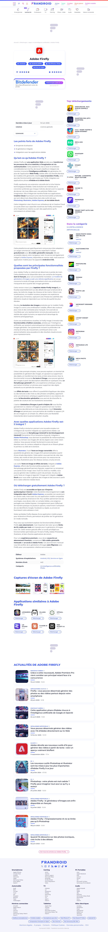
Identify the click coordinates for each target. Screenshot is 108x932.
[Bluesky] (66, 866)
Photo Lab (80, 291)
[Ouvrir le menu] (14, 3)
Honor (78, 878)
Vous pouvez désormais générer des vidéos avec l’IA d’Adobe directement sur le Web (51, 729)
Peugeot (15, 896)
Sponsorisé (53, 85)
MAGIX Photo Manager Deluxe (84, 234)
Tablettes (47, 904)
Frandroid (79, 199)
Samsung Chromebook (83, 883)
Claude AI (43, 625)
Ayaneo (47, 874)
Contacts (46, 925)
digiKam (79, 277)
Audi (14, 888)
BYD (14, 890)
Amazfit (15, 906)
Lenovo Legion (49, 875)
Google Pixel (17, 874)
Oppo (15, 878)
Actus (57, 3)
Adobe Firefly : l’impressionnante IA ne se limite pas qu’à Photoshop (53, 820)
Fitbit (14, 909)
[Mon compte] (27, 3)
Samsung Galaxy (18, 880)
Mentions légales (25, 925)
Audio (77, 886)
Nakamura (80, 912)
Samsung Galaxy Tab (51, 912)
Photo (42, 568)
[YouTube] (55, 866)
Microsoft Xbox (49, 877)
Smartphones (17, 870)
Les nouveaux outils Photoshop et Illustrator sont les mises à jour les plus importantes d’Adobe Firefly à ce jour (51, 766)
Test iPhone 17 (65, 918)
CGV (87, 925)
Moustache (80, 910)
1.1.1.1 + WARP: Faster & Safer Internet (83, 130)
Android (22, 63)
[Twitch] (59, 866)
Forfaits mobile (35, 918)
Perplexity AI (61, 625)
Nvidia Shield (49, 880)
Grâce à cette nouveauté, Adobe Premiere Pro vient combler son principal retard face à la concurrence (52, 675)
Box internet (56, 921)
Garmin (15, 910)
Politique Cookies (58, 925)
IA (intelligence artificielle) (41, 42)
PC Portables (80, 870)
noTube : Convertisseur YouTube (83, 176)
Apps (30, 42)
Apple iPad (48, 906)
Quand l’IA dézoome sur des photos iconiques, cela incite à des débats (52, 838)
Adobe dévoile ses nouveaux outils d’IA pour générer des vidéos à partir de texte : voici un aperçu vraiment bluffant (52, 747)
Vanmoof (79, 915)
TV (45, 886)
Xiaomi (15, 883)
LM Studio (24, 625)
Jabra (78, 891)
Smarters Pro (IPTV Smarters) (82, 119)
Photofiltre (81, 264)
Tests (63, 3)
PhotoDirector (82, 248)
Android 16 (91, 918)
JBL (78, 893)
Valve (46, 883)
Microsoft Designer (84, 304)
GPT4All (60, 612)
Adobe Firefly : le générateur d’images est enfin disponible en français (53, 802)
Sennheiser (80, 897)
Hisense (47, 888)
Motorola (16, 877)
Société (33, 743)
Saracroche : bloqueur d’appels (82, 107)
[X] (42, 866)
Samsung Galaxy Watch (20, 913)
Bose (78, 890)
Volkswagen (16, 900)
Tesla (14, 899)
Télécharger (23, 42)
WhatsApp (79, 153)
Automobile (16, 886)
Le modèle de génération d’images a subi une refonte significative (38, 278)
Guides (70, 3)
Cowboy (79, 906)
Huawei (15, 875)
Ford (14, 893)
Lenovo (79, 877)
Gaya (78, 909)
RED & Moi (79, 142)
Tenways (79, 913)
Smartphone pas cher (50, 918)
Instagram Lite (82, 345)
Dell (78, 875)
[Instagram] (45, 866)
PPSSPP (78, 165)
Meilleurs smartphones (20, 918)
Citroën (15, 891)
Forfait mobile (90, 3)
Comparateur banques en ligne (39, 921)
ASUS (46, 872)
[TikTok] (62, 866)
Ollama (42, 612)
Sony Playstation (50, 881)
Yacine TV (79, 188)
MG (14, 894)
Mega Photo (81, 358)
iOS (48, 558)
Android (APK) (37, 63)
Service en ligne (38, 67)
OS (32, 779)
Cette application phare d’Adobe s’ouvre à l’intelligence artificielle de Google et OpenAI (52, 711)
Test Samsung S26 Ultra (71, 921)
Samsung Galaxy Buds (83, 896)
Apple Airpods (81, 888)
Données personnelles (74, 925)
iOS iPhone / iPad (54, 63)
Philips (47, 893)
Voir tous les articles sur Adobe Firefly (53, 852)
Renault (15, 897)
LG (46, 890)
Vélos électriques (82, 904)
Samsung (48, 894)
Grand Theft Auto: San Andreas (84, 211)
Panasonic (48, 891)
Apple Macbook (81, 874)
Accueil (16, 42)
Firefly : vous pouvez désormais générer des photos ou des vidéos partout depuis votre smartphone (51, 693)
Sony (46, 896)
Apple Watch (17, 907)
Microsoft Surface (82, 881)
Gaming (47, 870)
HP (77, 880)
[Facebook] (49, 866)
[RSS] (52, 866)
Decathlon (80, 907)
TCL (46, 897)
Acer (78, 872)
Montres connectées (20, 904)
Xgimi (47, 899)
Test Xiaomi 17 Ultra (79, 918)
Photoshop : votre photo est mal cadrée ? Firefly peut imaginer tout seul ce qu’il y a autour (50, 784)
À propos (37, 925)
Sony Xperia (16, 881)
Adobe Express (38, 200)
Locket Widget (82, 318)
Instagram (80, 331)
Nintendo (47, 878)
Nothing (79, 894)
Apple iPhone (17, 872)
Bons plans (79, 3)
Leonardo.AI (27, 612)
